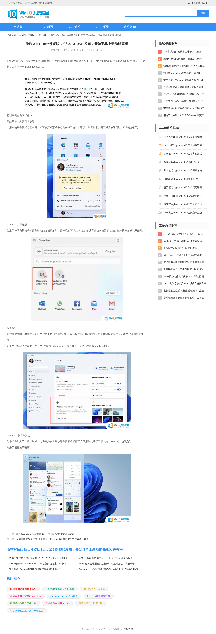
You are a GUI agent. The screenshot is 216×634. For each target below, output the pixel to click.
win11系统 (102, 27)
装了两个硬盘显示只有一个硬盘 (26, 610)
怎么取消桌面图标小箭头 (23, 589)
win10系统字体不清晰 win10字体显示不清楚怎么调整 (185, 241)
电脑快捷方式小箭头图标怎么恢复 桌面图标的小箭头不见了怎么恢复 (185, 269)
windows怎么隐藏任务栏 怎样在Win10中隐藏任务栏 (185, 255)
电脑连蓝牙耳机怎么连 (90, 603)
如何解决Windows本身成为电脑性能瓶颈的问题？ (34, 569)
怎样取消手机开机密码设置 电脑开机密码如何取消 (185, 262)
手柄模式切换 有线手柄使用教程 (180, 248)
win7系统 (75, 27)
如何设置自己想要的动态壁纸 (25, 596)
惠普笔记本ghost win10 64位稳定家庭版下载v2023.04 (185, 187)
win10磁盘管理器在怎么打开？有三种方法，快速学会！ (108, 563)
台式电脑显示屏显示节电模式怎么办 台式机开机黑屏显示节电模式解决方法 (185, 297)
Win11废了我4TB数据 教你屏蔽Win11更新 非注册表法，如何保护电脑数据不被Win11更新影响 (185, 94)
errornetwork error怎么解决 (64, 596)
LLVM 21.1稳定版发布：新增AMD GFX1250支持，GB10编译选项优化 (185, 101)
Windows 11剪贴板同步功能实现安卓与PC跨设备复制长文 (109, 569)
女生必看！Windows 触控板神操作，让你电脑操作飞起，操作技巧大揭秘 (185, 80)
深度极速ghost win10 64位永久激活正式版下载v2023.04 (185, 179)
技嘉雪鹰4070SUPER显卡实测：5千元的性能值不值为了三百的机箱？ (52, 539)
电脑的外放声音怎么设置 (23, 603)
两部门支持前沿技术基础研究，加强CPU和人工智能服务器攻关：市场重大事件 (40, 558)
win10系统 (47, 27)
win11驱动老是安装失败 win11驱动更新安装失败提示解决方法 (185, 276)
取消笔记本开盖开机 (94, 589)
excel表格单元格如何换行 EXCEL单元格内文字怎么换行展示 (185, 234)
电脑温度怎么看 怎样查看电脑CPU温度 (183, 290)
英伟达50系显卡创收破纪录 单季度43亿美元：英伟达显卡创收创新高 (185, 108)
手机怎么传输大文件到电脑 (60, 589)
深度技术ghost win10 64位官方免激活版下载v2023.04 (185, 153)
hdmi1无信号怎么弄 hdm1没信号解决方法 (184, 283)
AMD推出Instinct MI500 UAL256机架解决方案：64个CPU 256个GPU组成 (40, 563)
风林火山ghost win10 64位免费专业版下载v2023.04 (185, 212)
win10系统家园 (27, 35)
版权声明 (128, 629)
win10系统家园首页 (197, 3)
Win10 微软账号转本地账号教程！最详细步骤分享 (185, 87)
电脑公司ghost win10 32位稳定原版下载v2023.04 (185, 196)
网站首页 (20, 27)
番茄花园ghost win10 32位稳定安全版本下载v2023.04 (185, 162)
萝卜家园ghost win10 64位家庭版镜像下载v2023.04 (185, 137)
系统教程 (130, 27)
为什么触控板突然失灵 (57, 603)
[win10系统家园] (29, 13)
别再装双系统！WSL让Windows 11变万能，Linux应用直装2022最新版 (185, 115)
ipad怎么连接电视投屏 (98, 596)
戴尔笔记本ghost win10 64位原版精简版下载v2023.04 (185, 170)
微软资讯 (42, 35)
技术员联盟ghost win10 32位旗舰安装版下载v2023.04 (185, 145)
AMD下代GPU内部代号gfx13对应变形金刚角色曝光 (106, 558)
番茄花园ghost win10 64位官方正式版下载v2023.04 (185, 204)
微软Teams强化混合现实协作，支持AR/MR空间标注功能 (45, 534)
